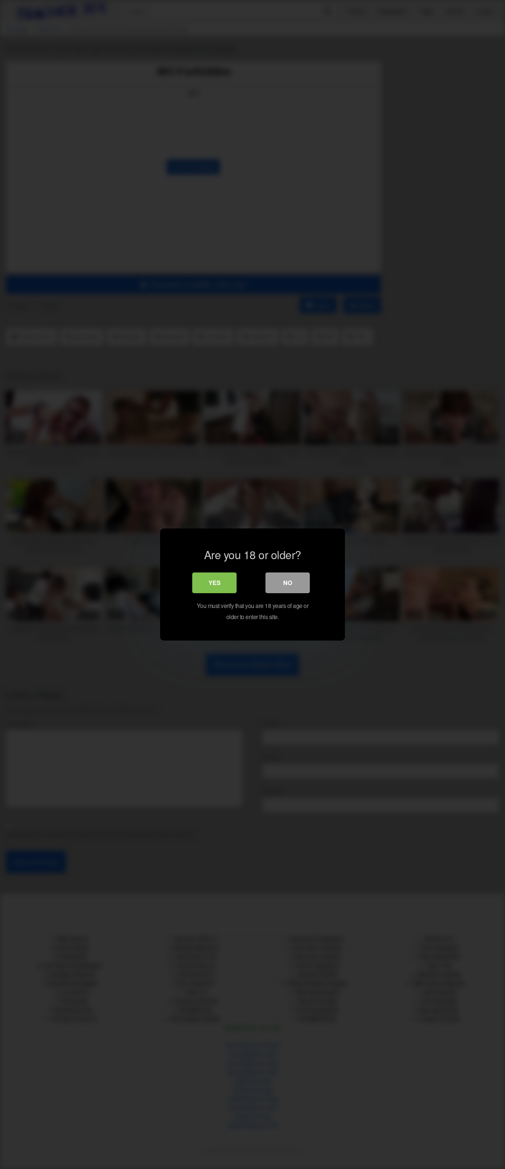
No (287, 582)
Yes (215, 582)
